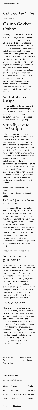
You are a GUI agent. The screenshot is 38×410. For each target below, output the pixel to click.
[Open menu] (33, 3)
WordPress (17, 406)
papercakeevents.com (11, 3)
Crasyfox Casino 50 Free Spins (16, 251)
